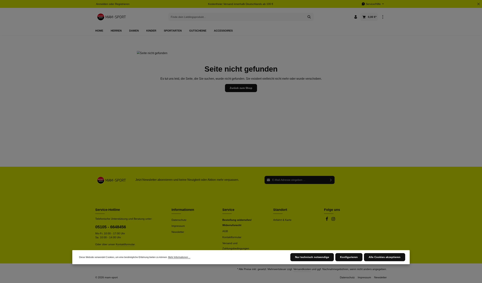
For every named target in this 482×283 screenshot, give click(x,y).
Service (228, 210)
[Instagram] (333, 220)
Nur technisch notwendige (312, 257)
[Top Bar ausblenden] (478, 4)
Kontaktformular (125, 244)
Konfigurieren (349, 257)
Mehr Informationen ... (179, 257)
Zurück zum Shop (241, 87)
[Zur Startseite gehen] (111, 16)
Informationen (183, 210)
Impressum (178, 225)
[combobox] (236, 17)
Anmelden (102, 3)
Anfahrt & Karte (282, 219)
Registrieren (122, 3)
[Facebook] (327, 220)
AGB (225, 231)
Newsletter (178, 231)
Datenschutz (179, 219)
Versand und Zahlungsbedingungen (235, 246)
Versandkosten (302, 269)
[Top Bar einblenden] (383, 17)
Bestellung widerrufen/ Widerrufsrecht (237, 222)
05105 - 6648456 (110, 227)
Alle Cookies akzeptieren (384, 257)
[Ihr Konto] (356, 17)
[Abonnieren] (331, 180)
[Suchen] (309, 17)
